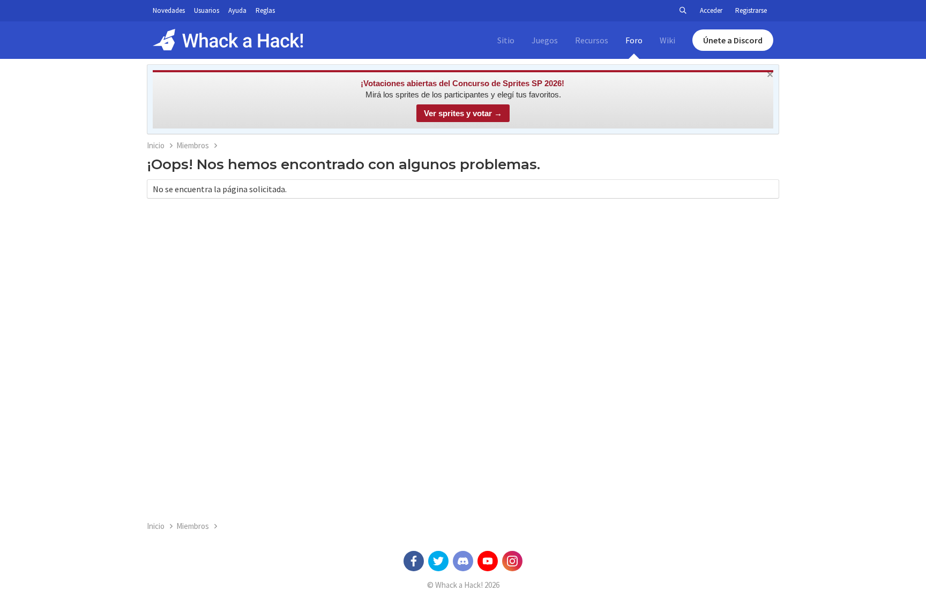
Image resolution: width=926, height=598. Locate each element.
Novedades (169, 10)
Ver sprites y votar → (463, 113)
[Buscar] (682, 10)
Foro (634, 40)
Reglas (265, 10)
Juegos (545, 40)
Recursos (591, 40)
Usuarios (206, 10)
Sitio (505, 40)
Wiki (667, 40)
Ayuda (237, 10)
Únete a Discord (733, 40)
